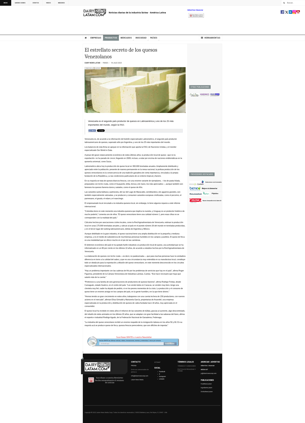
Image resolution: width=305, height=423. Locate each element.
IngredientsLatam (206, 388)
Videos (48, 3)
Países (153, 37)
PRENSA (133, 365)
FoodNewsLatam (206, 384)
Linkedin (161, 379)
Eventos (36, 3)
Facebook (162, 371)
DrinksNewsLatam (207, 391)
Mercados (126, 37)
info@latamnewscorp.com (139, 376)
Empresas (95, 37)
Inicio (6, 3)
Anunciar (211, 365)
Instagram (162, 376)
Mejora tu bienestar (209, 188)
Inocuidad (141, 37)
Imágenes (61, 3)
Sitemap (157, 362)
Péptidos (215, 193)
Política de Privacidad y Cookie (187, 370)
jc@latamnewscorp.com (208, 373)
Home (86, 38)
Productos (111, 37)
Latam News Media (137, 380)
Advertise (191, 10)
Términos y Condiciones (187, 366)
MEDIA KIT (204, 369)
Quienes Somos (20, 3)
